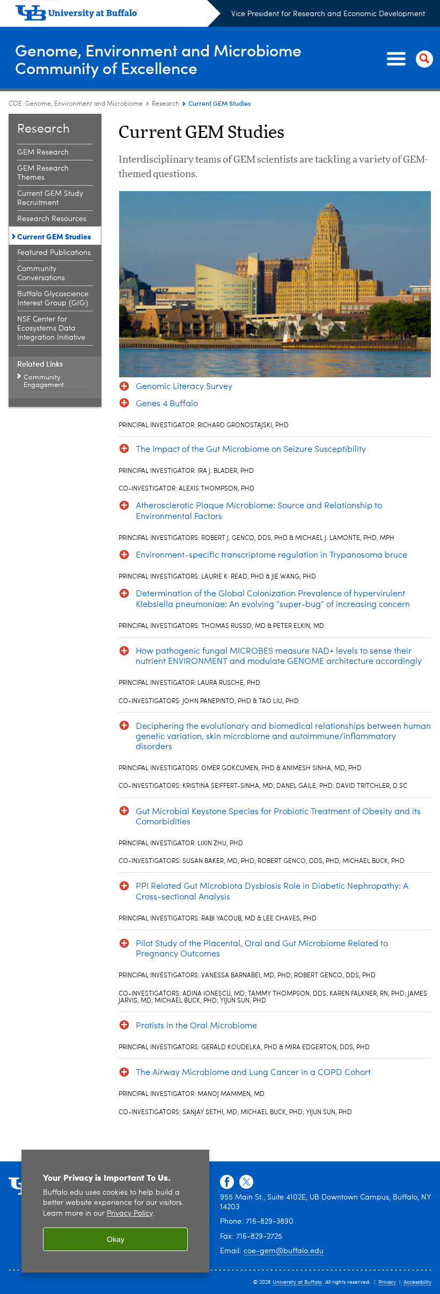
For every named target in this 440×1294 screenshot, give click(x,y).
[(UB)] (118, 15)
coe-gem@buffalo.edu (284, 1251)
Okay (115, 1239)
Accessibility (417, 1282)
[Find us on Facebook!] (227, 1182)
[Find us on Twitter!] (246, 1182)
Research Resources (51, 219)
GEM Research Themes (43, 173)
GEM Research (43, 152)
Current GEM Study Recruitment (50, 198)
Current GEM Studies (54, 236)
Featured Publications (54, 253)
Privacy (387, 1282)
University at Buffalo (297, 1282)
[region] (115, 1211)
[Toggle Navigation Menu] (408, 59)
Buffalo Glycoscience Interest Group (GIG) (53, 298)
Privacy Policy (129, 1214)
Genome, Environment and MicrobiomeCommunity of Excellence (158, 58)
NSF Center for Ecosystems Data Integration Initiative (51, 328)
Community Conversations (41, 273)
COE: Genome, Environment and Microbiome (76, 104)
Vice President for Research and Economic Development (328, 14)
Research (165, 104)
